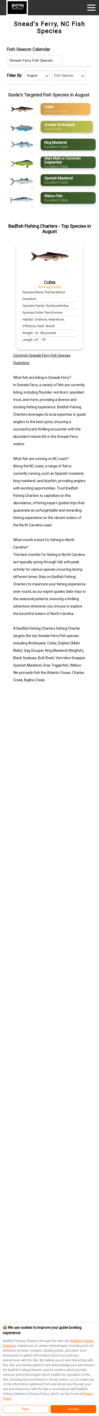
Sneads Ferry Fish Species (31, 60)
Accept (73, 1409)
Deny (25, 1409)
